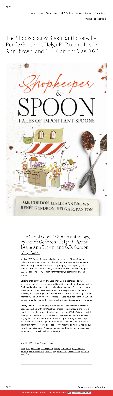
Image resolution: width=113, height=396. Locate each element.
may (54, 351)
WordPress (102, 387)
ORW (8, 7)
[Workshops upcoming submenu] (106, 19)
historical (24, 351)
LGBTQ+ (48, 351)
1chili (23, 348)
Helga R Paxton (78, 348)
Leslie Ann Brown (36, 351)
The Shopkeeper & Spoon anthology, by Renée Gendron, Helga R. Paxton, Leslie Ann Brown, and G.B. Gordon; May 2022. (55, 244)
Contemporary (47, 348)
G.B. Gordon (66, 348)
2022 (28, 348)
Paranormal (62, 351)
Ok (69, 392)
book (50, 343)
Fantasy (57, 348)
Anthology (35, 348)
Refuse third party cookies (81, 392)
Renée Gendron (74, 351)
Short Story (25, 354)
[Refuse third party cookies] (110, 393)
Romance (85, 351)
